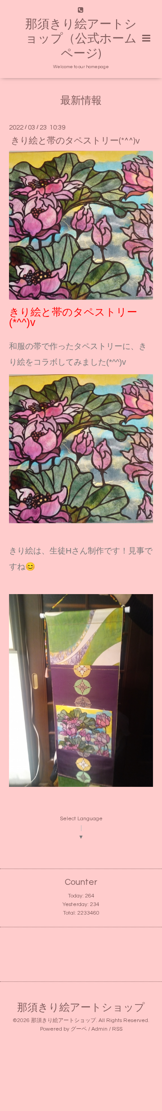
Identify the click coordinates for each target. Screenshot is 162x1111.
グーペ (79, 1029)
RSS (117, 1029)
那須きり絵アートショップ (81, 1008)
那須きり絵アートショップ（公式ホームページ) (81, 39)
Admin (99, 1029)
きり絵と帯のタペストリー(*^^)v (75, 140)
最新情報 (81, 101)
